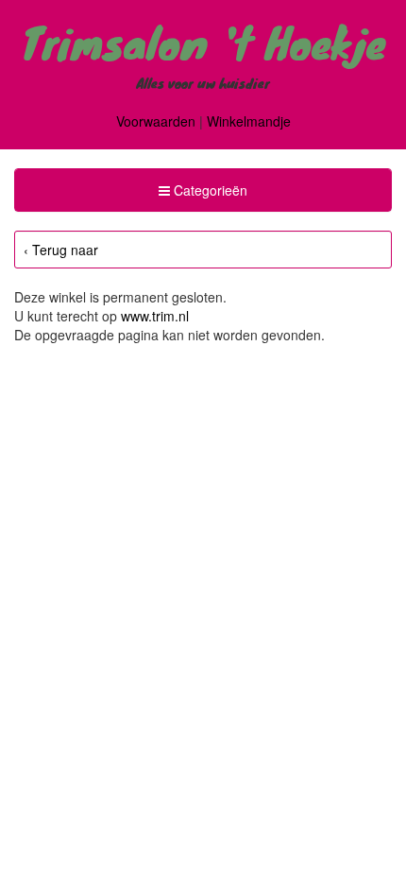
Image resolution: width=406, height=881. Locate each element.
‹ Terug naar (61, 249)
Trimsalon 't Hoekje (203, 41)
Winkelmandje (249, 121)
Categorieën (202, 195)
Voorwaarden (155, 121)
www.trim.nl (155, 315)
